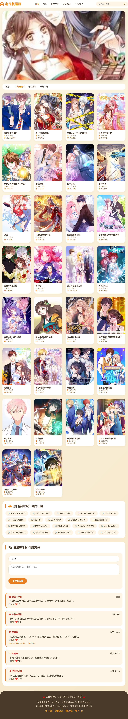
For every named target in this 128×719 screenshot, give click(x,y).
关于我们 (49, 711)
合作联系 (59, 711)
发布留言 (18, 581)
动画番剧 (67, 4)
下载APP (79, 4)
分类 (45, 4)
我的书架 (55, 4)
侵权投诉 (69, 711)
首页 (37, 4)
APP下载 (79, 711)
